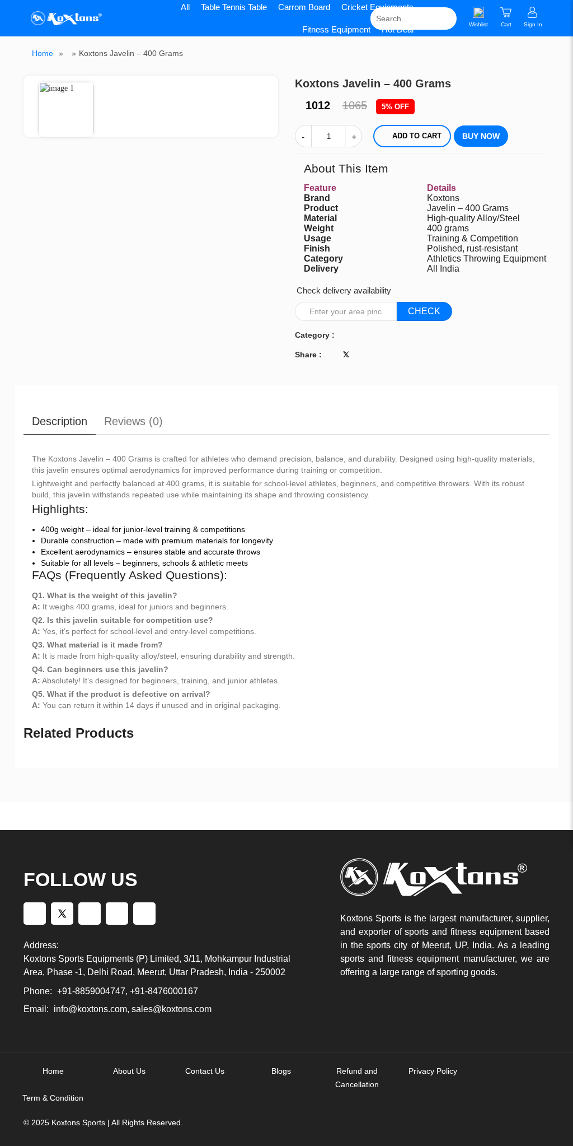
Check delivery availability (344, 290)
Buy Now (481, 136)
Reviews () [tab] (133, 421)
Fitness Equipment (336, 29)
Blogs (281, 1070)
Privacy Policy (432, 1070)
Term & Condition (52, 1097)
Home (42, 53)
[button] (270, 85)
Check (424, 311)
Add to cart (417, 136)
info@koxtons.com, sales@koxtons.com (133, 1009)
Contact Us (204, 1070)
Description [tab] (59, 421)
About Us (129, 1070)
